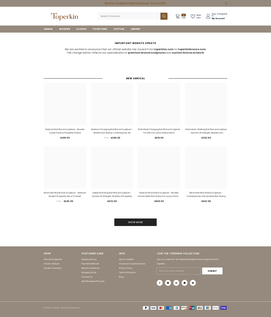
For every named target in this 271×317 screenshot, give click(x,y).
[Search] (132, 16)
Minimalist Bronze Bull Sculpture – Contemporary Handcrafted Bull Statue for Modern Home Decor (206, 194)
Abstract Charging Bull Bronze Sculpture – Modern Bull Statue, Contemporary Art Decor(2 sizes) (112, 131)
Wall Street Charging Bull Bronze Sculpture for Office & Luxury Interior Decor (159, 131)
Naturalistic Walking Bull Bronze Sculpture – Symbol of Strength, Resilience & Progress (206, 131)
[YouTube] (193, 283)
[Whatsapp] (185, 283)
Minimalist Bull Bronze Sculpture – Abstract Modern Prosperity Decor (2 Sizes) (65, 194)
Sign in (214, 15)
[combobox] (129, 16)
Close (226, 3)
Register (223, 14)
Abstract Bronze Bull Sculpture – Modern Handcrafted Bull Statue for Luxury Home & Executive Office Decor (159, 194)
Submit (212, 271)
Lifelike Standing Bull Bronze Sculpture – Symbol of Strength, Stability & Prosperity (112, 194)
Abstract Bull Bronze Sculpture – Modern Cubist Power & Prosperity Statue (65, 131)
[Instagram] (168, 283)
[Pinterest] (176, 283)
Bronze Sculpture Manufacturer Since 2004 (135, 3)
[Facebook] (160, 283)
